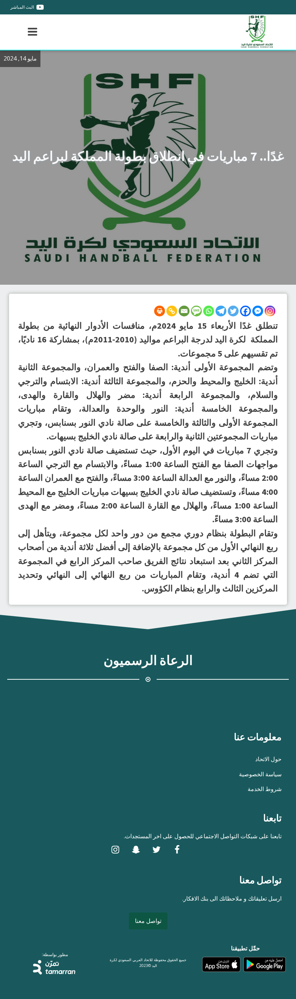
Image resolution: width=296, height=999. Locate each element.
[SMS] (196, 311)
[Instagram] (270, 311)
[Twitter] (233, 311)
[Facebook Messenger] (257, 311)
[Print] (159, 311)
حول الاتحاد (268, 759)
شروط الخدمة (265, 789)
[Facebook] (245, 311)
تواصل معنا (148, 921)
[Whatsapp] (208, 311)
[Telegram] (221, 311)
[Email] (184, 311)
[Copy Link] (171, 311)
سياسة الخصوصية (260, 774)
